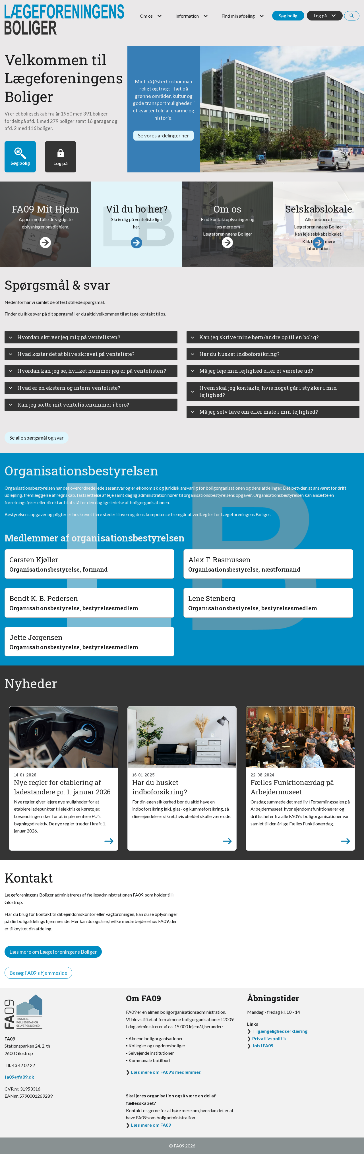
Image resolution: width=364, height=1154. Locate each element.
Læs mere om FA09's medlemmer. (166, 1072)
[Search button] (351, 15)
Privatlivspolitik (269, 1038)
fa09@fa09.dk (19, 1076)
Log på (320, 15)
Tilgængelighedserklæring (279, 1031)
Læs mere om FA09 (151, 1125)
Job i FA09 (262, 1045)
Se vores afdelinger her (163, 136)
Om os (146, 15)
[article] (63, 778)
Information (187, 15)
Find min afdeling (238, 15)
